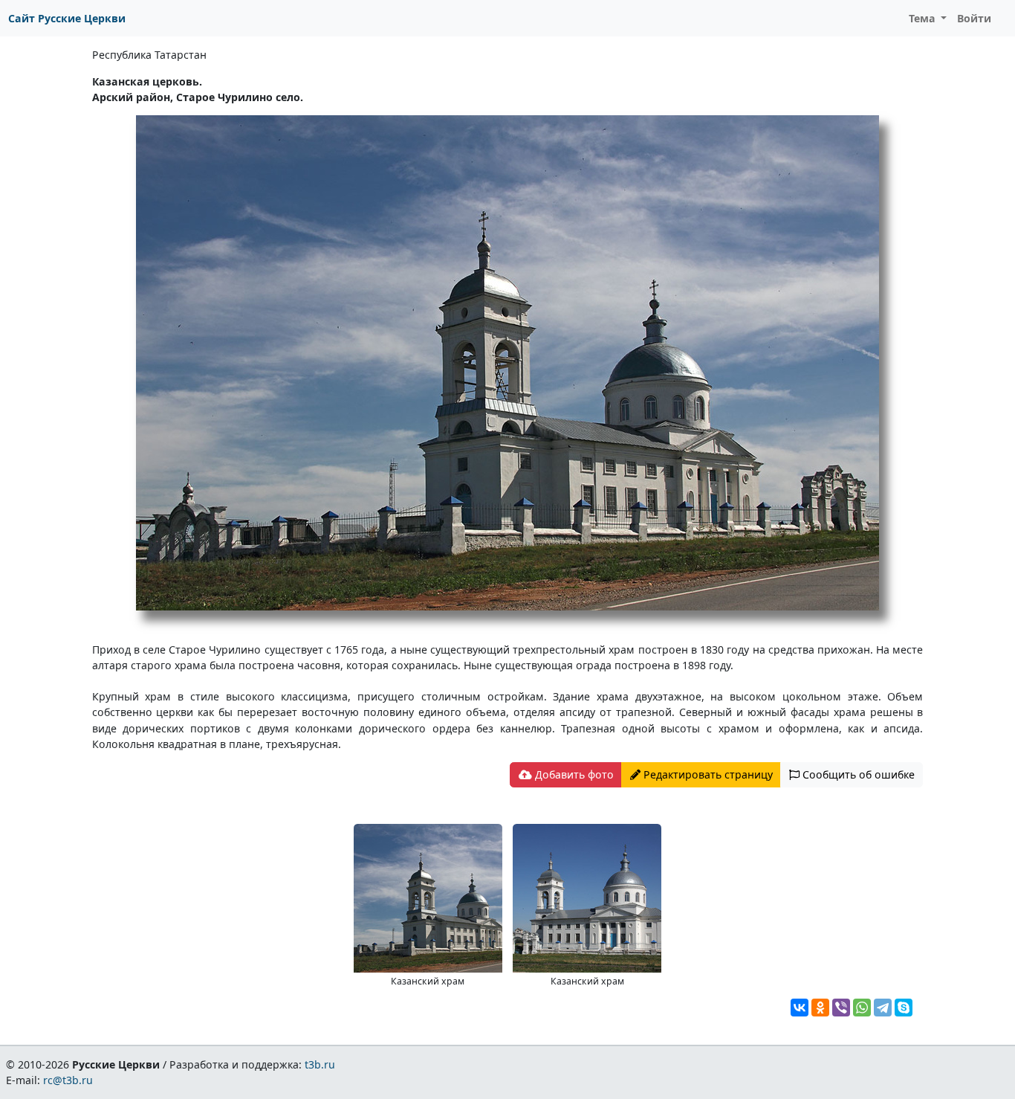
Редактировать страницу (707, 774)
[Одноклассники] (820, 1007)
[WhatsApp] (862, 1007)
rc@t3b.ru (68, 1080)
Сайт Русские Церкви (67, 18)
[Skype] (903, 1007)
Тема (923, 18)
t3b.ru (320, 1064)
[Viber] (841, 1007)
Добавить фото (573, 774)
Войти (974, 18)
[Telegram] (883, 1007)
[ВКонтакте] (799, 1007)
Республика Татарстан (149, 55)
